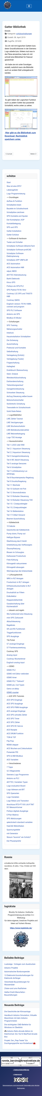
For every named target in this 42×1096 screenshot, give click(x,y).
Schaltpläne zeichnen (15, 212)
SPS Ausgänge (13, 636)
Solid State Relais (14, 411)
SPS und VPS (12, 227)
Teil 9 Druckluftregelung (16, 481)
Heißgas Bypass (13, 537)
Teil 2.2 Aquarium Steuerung (18, 452)
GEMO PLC (11, 670)
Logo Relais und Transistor (18, 801)
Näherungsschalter (14, 329)
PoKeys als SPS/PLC (15, 286)
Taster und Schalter (15, 242)
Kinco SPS (11, 282)
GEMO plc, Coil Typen (15, 685)
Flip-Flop (10, 741)
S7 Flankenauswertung (16, 647)
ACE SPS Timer (13, 718)
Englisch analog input (15, 662)
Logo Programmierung (16, 194)
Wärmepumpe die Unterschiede (19, 571)
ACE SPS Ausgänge (15, 704)
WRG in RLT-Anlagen (15, 578)
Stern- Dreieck (12, 374)
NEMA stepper (12, 745)
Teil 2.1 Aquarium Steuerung (18, 449)
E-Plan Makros (13, 815)
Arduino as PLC (13, 778)
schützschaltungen (24, 34)
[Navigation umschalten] (29, 6)
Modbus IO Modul (14, 318)
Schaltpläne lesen (14, 205)
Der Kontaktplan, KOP (15, 220)
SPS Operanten (13, 793)
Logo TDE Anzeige (14, 437)
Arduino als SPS (13, 314)
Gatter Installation (14, 231)
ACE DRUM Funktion (15, 733)
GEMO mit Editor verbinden (18, 674)
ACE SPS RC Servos (15, 726)
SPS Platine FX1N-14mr (16, 290)
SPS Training (12, 325)
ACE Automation (13, 264)
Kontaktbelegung (14, 223)
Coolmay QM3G (13, 300)
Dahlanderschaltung (15, 381)
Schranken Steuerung (15, 392)
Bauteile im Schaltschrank (17, 208)
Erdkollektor (11, 596)
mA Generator (12, 833)
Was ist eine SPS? (14, 186)
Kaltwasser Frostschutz (16, 556)
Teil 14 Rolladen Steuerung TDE (20, 500)
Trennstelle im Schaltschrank (18, 407)
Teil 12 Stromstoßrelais (16, 492)
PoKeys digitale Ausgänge (17, 811)
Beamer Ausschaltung (16, 519)
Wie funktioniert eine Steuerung (19, 614)
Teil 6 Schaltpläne (14, 467)
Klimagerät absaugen (15, 567)
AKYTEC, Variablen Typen (17, 782)
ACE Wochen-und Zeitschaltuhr (19, 748)
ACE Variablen (12, 760)
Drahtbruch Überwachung (17, 370)
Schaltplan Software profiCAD (19, 250)
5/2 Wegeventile (13, 771)
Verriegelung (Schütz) (15, 355)
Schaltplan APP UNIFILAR (17, 260)
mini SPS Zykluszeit (15, 618)
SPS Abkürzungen (14, 818)
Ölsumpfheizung (13, 548)
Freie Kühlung (12, 560)
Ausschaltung (12, 344)
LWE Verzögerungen (15, 422)
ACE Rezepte (12, 730)
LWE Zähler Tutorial (15, 419)
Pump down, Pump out (16, 534)
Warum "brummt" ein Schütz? (19, 837)
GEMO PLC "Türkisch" (15, 681)
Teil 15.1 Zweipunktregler (17, 504)
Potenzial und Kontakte (16, 348)
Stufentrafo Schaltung (16, 404)
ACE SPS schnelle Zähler (17, 715)
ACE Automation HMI (15, 267)
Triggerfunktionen (14, 633)
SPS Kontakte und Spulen (17, 216)
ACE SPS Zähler (13, 722)
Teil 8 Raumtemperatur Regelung (20, 477)
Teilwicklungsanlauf (15, 385)
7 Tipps (10, 767)
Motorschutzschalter (15, 400)
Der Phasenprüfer (14, 841)
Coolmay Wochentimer (16, 659)
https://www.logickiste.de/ (21, 928)
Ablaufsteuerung (13, 621)
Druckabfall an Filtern (15, 592)
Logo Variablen (13, 797)
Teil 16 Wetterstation (15, 511)
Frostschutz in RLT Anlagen (18, 582)
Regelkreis (11, 625)
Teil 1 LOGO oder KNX (15, 445)
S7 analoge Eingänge (15, 644)
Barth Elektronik (13, 279)
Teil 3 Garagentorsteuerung (18, 456)
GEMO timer (12, 677)
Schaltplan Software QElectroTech (21, 246)
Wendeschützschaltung (16, 378)
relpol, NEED (12, 271)
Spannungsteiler (13, 830)
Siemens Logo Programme (18, 775)
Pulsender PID (12, 752)
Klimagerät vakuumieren (17, 563)
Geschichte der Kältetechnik (18, 530)
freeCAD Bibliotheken (15, 826)
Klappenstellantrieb (15, 600)
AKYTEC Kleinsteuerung (16, 275)
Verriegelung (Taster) (15, 359)
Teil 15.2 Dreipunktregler (17, 507)
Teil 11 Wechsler (13, 485)
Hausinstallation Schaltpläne (18, 336)
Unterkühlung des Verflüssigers (19, 545)
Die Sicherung (12, 340)
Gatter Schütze (13, 235)
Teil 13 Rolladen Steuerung (18, 496)
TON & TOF (11, 737)
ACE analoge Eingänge (16, 711)
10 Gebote (11, 526)
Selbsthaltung (12, 351)
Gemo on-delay (13, 689)
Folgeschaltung (13, 363)
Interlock (10, 333)
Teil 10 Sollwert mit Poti (16, 489)
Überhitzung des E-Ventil (17, 541)
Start (9, 182)
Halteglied (11, 366)
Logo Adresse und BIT (16, 789)
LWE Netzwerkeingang (16, 434)
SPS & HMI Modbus (15, 756)
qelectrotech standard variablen (20, 822)
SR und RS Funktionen (16, 629)
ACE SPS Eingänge (14, 700)
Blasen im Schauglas (15, 552)
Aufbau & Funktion (14, 201)
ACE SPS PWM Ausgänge (17, 707)
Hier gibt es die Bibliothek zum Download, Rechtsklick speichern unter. (20, 136)
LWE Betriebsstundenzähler (18, 430)
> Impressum (17, 1074)
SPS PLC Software (14, 310)
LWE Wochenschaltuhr (16, 426)
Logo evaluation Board (16, 786)
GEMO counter (13, 692)
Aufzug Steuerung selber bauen (19, 396)
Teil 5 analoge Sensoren (16, 463)
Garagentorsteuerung (15, 389)
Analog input (12, 655)
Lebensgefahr (12, 190)
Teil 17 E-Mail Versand (16, 515)
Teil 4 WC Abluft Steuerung (18, 460)
